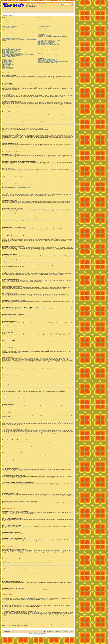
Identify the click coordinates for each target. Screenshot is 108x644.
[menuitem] (9, 10)
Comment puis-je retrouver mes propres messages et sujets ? (48, 44)
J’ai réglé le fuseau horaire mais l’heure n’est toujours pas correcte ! (13, 34)
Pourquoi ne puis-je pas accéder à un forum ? (10, 50)
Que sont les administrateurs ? (43, 18)
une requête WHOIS (32, 613)
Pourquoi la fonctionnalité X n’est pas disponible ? (46, 60)
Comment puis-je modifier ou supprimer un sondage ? (11, 49)
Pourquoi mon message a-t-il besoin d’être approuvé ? (11, 55)
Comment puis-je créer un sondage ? (8, 47)
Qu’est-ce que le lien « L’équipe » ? (44, 26)
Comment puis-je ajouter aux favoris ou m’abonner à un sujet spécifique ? (50, 49)
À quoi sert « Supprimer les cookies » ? (9, 27)
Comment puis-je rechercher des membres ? (46, 43)
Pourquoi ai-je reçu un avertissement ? (9, 52)
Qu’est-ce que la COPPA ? (6, 19)
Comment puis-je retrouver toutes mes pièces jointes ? (47, 55)
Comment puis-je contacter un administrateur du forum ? (48, 62)
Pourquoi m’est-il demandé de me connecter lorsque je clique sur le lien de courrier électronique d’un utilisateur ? (19, 40)
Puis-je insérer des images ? (7, 63)
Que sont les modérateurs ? (43, 19)
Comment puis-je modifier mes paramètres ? (9, 30)
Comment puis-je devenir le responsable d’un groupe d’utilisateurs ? (50, 23)
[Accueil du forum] (13, 5)
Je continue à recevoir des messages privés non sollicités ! (48, 30)
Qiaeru (42, 634)
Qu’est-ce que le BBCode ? (7, 60)
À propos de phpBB (44, 599)
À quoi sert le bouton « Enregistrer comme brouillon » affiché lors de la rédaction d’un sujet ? (18, 54)
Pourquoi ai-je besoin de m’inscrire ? (8, 18)
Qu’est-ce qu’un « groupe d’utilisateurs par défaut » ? (47, 25)
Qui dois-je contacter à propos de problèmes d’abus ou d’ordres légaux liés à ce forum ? (53, 61)
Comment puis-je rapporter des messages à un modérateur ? (12, 53)
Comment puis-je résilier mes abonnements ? (46, 51)
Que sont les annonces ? (6, 65)
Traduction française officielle (36, 634)
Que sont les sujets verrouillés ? (7, 67)
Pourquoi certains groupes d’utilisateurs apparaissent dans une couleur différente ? (52, 24)
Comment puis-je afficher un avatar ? (8, 37)
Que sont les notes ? (5, 66)
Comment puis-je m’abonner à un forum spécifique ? (47, 50)
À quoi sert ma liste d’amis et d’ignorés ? (45, 35)
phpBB (35, 633)
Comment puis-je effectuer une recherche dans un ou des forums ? (49, 40)
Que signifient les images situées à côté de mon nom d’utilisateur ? (13, 36)
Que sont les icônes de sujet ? (7, 68)
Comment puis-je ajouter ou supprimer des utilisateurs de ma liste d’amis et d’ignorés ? (53, 36)
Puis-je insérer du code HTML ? (7, 61)
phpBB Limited (31, 598)
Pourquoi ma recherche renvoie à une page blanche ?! (47, 42)
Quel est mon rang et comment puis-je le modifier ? (11, 38)
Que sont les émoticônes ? (6, 62)
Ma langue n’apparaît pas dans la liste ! (9, 35)
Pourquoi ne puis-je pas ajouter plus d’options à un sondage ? (13, 48)
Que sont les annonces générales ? (8, 64)
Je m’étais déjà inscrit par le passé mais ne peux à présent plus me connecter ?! (15, 24)
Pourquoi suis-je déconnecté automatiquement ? (10, 26)
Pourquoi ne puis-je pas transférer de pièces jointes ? (11, 51)
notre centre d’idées (66, 605)
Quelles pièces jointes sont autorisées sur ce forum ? (47, 54)
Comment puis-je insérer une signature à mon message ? (12, 46)
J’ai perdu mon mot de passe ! (7, 25)
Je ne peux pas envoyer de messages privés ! (46, 29)
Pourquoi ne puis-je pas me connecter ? (9, 23)
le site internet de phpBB (21, 187)
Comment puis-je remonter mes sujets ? (9, 56)
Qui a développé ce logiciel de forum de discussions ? (47, 59)
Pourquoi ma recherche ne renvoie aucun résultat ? (47, 41)
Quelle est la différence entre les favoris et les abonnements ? (48, 48)
